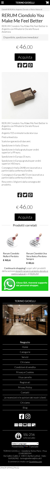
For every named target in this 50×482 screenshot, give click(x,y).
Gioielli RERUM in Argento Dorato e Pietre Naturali (22, 9)
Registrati (25, 382)
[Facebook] (21, 417)
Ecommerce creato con (25, 461)
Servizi (25, 357)
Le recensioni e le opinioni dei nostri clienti (25, 397)
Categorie (25, 352)
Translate (33, 446)
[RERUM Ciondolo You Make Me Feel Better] (25, 95)
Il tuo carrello (25, 377)
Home (25, 347)
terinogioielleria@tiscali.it (31, 458)
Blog (25, 407)
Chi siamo (25, 362)
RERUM (34, 273)
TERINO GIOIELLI (25, 2)
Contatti (25, 392)
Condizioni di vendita (25, 367)
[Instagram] (27, 417)
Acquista (25, 57)
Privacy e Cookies (25, 372)
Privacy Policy (25, 387)
